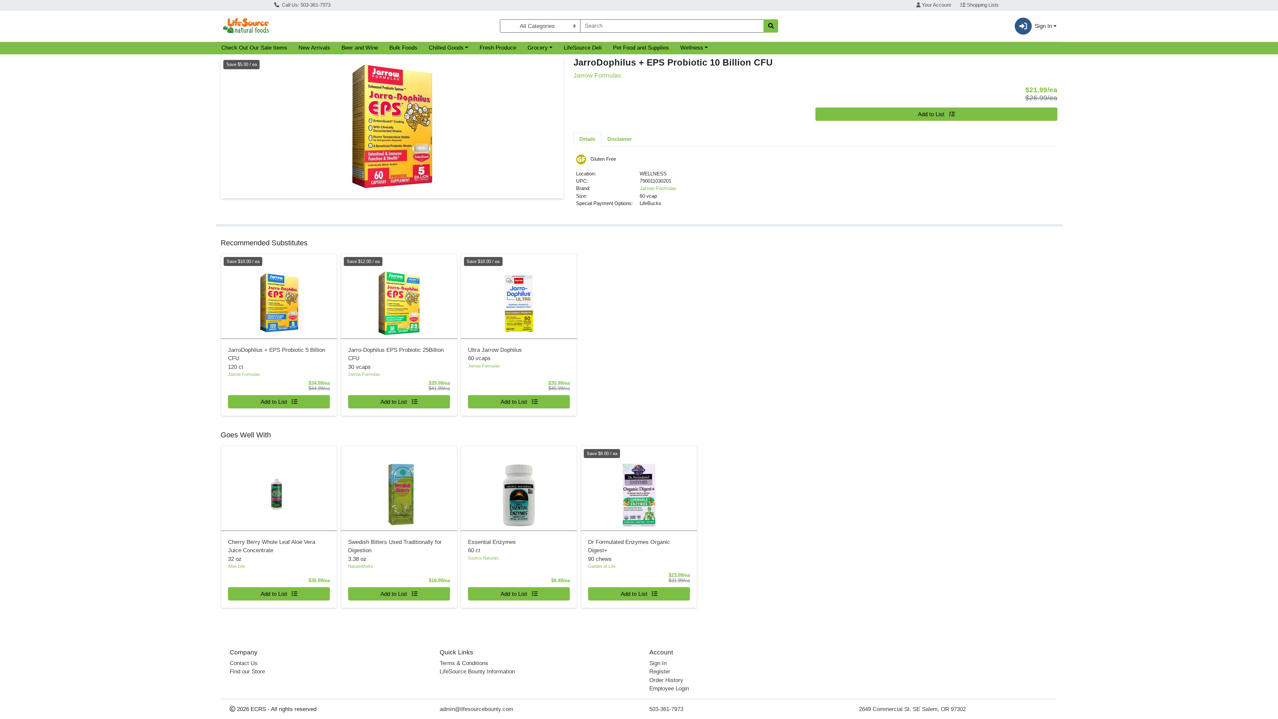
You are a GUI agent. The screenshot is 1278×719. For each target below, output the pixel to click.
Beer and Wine (359, 48)
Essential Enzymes (492, 546)
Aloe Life (236, 566)
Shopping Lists (982, 5)
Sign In (658, 663)
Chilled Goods (446, 48)
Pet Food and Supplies (641, 48)
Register (659, 671)
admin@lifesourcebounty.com (476, 709)
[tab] (587, 138)
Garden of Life (601, 566)
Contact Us (244, 663)
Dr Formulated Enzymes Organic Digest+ (629, 550)
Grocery (538, 48)
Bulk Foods (403, 48)
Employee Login (669, 688)
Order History (666, 680)
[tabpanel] (815, 183)
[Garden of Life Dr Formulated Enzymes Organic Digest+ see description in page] (639, 488)
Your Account (936, 5)
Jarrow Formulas (658, 188)
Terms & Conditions (464, 663)
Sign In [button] (1043, 26)
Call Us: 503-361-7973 (305, 5)
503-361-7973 (666, 709)
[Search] (770, 26)
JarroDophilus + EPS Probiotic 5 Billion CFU (276, 358)
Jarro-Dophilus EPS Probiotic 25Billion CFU (396, 358)
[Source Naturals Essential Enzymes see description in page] (519, 488)
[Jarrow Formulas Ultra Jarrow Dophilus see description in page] (519, 296)
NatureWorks (360, 566)
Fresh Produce (498, 48)
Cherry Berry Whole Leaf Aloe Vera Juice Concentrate (271, 550)
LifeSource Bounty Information (477, 671)
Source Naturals (483, 558)
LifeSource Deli (583, 48)
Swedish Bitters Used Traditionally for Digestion (395, 550)
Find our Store (247, 671)
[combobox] (672, 26)
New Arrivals (314, 48)
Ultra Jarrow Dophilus (495, 354)
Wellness (691, 48)
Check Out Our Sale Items (254, 48)
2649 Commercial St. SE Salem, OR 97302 (912, 709)
